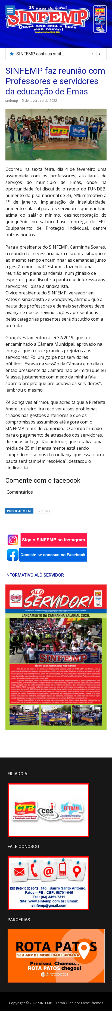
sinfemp (11, 100)
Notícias (44, 511)
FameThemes (92, 1002)
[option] (59, 54)
